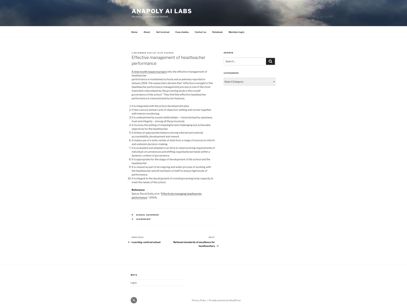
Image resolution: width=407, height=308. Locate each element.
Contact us (200, 32)
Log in (134, 282)
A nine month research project (149, 71)
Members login (236, 32)
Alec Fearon (165, 53)
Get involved (162, 32)
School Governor (147, 215)
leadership (143, 219)
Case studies (182, 32)
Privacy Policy (199, 300)
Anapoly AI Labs (162, 11)
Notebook (217, 32)
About (147, 32)
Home (134, 32)
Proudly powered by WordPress (225, 300)
